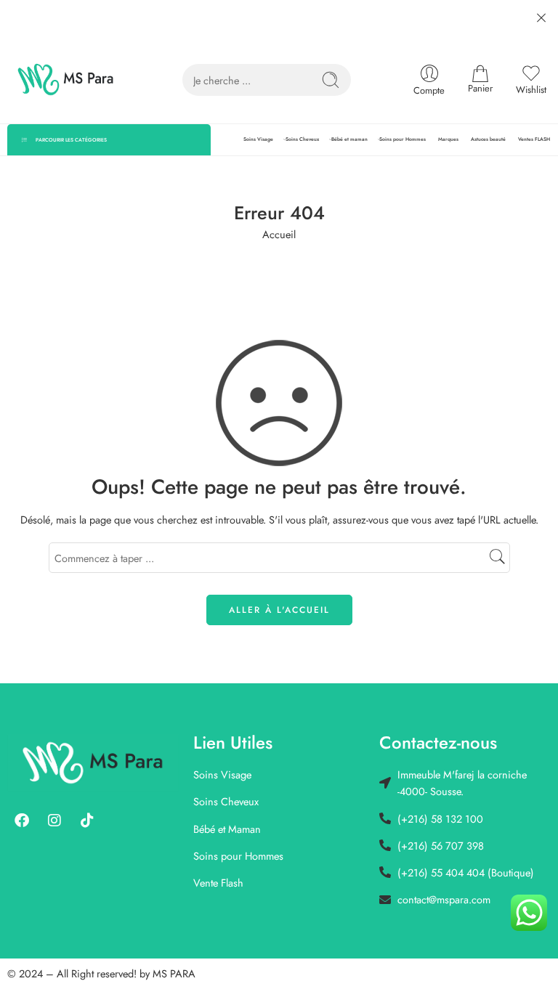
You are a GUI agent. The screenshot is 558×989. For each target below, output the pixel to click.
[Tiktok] (87, 820)
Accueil (279, 234)
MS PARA (174, 973)
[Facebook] (21, 820)
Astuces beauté (488, 139)
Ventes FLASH (534, 139)
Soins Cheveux (302, 139)
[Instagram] (54, 820)
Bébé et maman (349, 139)
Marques (448, 139)
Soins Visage (258, 139)
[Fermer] (541, 18)
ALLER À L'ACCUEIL (279, 609)
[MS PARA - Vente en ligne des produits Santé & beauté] (65, 80)
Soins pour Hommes (402, 139)
